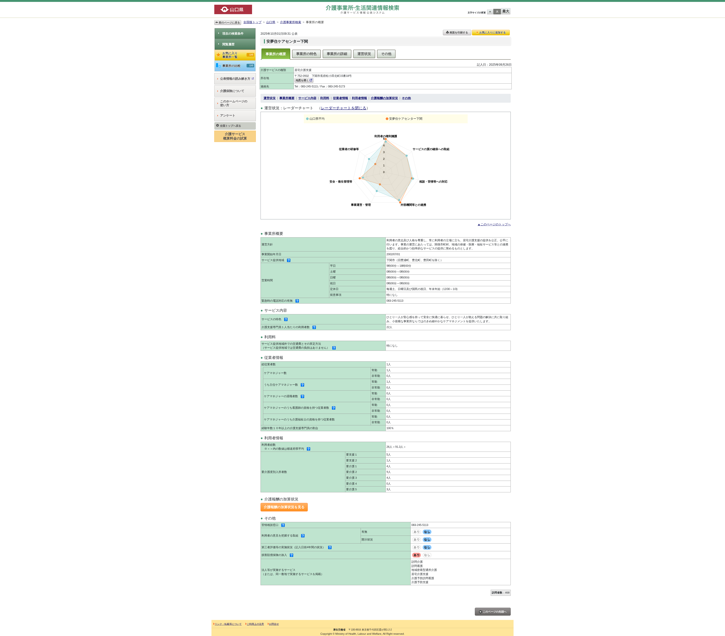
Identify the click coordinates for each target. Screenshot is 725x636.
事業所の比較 (238, 65)
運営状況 (364, 54)
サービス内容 (307, 98)
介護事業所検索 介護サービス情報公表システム (362, 9)
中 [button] (490, 12)
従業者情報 (340, 98)
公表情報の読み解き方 (235, 78)
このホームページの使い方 (233, 103)
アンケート (227, 115)
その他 (386, 54)
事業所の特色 (306, 54)
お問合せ (274, 624)
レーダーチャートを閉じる (343, 108)
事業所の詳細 (337, 54)
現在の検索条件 (233, 33)
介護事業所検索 (290, 22)
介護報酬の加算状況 (384, 98)
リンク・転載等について (228, 624)
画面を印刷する (458, 32)
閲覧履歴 (228, 44)
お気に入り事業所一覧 (238, 55)
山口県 (270, 22)
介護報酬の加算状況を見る (284, 507)
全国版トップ (252, 22)
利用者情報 (359, 98)
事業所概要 (287, 98)
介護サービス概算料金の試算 (235, 136)
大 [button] (497, 11)
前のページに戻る (229, 22)
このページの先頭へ (494, 611)
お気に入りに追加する (492, 32)
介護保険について (232, 91)
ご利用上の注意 (255, 624)
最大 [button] (505, 11)
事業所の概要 (276, 54)
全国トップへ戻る (230, 125)
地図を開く (303, 80)
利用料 (324, 98)
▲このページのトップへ (494, 224)
